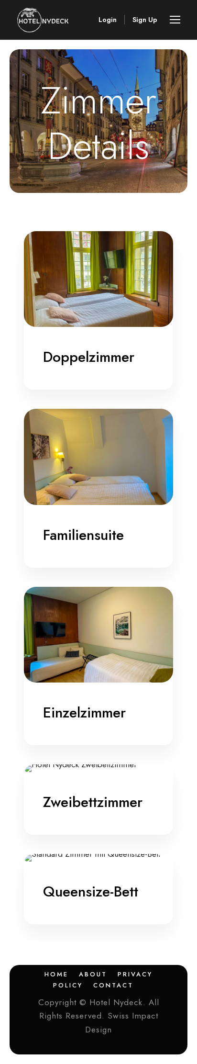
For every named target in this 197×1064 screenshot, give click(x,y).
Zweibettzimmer (92, 802)
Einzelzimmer (84, 712)
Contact (113, 985)
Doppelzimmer (88, 357)
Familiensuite (83, 535)
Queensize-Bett (90, 891)
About (93, 974)
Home (56, 974)
